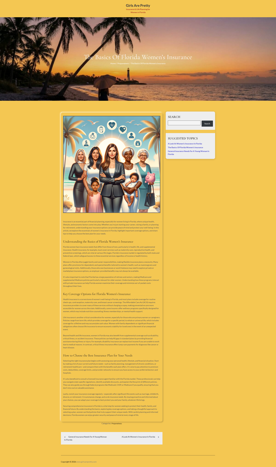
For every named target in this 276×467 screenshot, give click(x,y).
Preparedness (117, 423)
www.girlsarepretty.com (86, 462)
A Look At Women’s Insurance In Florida (185, 143)
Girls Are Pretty (138, 5)
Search (207, 123)
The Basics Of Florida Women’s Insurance (185, 147)
